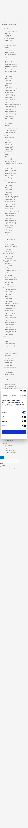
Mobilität (7, 47)
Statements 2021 (10, 99)
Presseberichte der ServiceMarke (13, 104)
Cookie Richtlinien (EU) (10, 132)
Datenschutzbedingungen (11, 128)
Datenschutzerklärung (12, 404)
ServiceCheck (8, 33)
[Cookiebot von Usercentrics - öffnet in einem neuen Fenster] (20, 391)
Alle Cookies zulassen (14, 432)
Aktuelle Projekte (9, 42)
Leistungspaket (8, 40)
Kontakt (5, 121)
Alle (2, 463)
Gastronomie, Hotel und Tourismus (13, 56)
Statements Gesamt (11, 102)
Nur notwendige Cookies (14, 436)
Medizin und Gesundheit (11, 64)
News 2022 (9, 83)
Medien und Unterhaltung (11, 63)
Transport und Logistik (10, 71)
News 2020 (9, 87)
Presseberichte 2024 (11, 109)
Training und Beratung (10, 70)
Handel (6, 57)
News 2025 (9, 78)
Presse (4, 73)
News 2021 (9, 85)
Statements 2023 (10, 96)
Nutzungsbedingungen (10, 130)
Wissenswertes (8, 43)
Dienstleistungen (9, 50)
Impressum (7, 125)
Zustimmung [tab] (5, 395)
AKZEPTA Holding (9, 37)
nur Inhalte (3, 465)
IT (5, 59)
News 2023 (9, 82)
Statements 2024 (10, 94)
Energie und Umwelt (10, 52)
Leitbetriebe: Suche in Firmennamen (10, 467)
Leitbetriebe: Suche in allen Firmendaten (11, 468)
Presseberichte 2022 (11, 113)
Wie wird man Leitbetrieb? (11, 31)
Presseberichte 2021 (11, 115)
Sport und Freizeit (9, 68)
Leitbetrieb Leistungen (8, 38)
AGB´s (6, 127)
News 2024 (9, 80)
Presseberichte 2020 (11, 116)
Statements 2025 (10, 92)
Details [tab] (14, 395)
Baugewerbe (8, 49)
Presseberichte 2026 (11, 106)
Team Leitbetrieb (9, 123)
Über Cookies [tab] (22, 395)
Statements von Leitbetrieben (12, 89)
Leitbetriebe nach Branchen (10, 45)
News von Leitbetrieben (10, 75)
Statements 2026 (10, 90)
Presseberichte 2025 (11, 108)
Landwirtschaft (8, 61)
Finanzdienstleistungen (10, 54)
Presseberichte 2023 (11, 111)
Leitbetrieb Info (6, 28)
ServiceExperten (9, 118)
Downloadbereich (9, 120)
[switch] (24, 417)
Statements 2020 (10, 101)
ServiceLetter (8, 35)
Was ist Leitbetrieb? (9, 30)
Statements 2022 (10, 97)
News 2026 (9, 76)
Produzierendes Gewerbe (11, 66)
